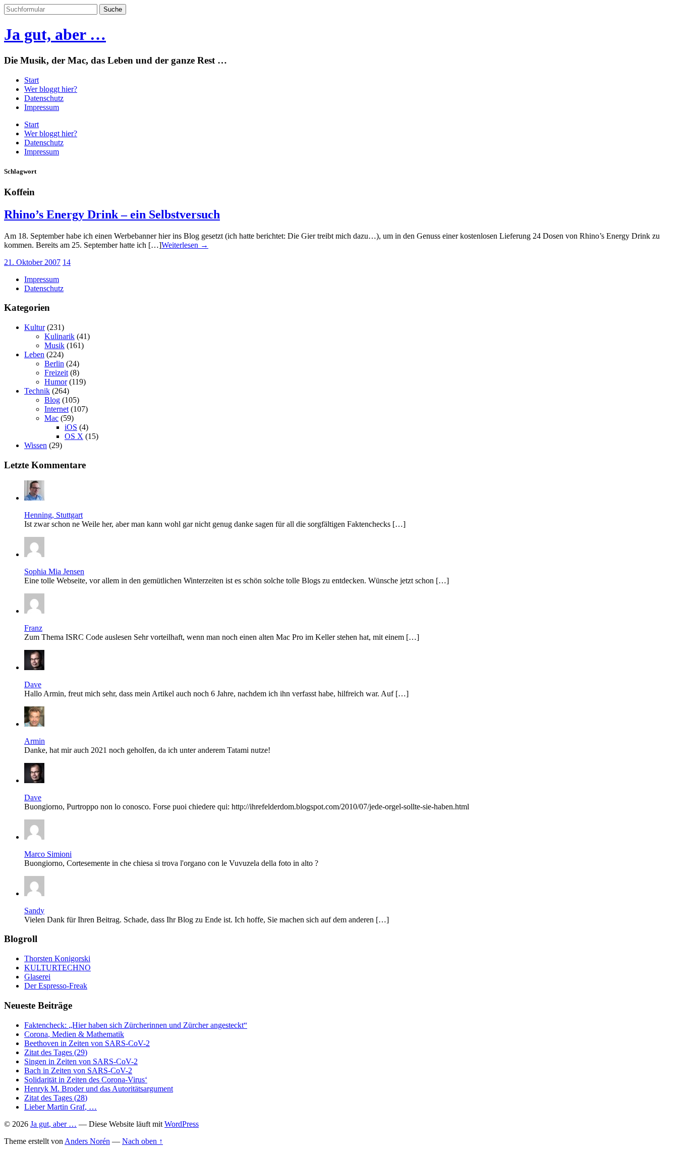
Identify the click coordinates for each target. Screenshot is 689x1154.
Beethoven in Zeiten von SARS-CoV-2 (87, 1043)
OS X (74, 436)
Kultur (34, 327)
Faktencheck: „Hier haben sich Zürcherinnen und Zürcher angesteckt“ (135, 1025)
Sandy (34, 910)
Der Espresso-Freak (55, 985)
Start (31, 80)
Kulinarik (59, 336)
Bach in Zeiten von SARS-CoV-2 (78, 1070)
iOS (71, 427)
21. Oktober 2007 (32, 262)
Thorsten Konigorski (57, 958)
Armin (34, 741)
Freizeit (56, 372)
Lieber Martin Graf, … (60, 1107)
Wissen (35, 445)
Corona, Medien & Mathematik (74, 1034)
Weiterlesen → (184, 245)
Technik (37, 391)
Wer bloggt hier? (50, 89)
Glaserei (37, 976)
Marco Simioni (48, 854)
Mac (51, 418)
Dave (32, 684)
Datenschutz (44, 98)
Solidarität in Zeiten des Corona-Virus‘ (85, 1079)
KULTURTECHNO (57, 967)
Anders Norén (87, 1141)
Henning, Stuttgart (53, 515)
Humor (55, 381)
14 (67, 262)
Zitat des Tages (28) (55, 1097)
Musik (54, 345)
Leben (34, 354)
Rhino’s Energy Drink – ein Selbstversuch (112, 214)
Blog (52, 400)
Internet (56, 409)
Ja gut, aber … (55, 34)
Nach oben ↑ (142, 1141)
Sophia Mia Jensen (54, 571)
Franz (33, 628)
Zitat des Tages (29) (55, 1052)
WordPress (181, 1124)
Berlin (54, 363)
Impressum (41, 107)
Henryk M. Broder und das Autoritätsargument (98, 1088)
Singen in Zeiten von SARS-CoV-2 (81, 1061)
